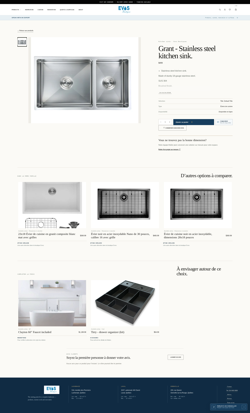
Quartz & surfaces (67, 9)
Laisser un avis (175, 357)
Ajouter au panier (184, 122)
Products (15, 9)
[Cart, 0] (235, 9)
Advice (229, 394)
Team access (230, 402)
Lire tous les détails (165, 92)
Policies (229, 398)
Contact (229, 386)
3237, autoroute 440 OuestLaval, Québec (130, 391)
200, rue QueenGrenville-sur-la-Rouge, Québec (182, 391)
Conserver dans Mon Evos (174, 128)
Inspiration (29, 9)
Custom (40, 9)
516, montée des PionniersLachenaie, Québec (81, 391)
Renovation (51, 9)
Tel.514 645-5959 (232, 390)
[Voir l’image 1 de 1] (22, 42)
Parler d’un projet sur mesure (168, 149)
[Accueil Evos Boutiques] (125, 9)
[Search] (220, 10)
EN (235, 6)
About (81, 9)
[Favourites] (230, 10)
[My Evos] (225, 10)
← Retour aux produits (25, 31)
